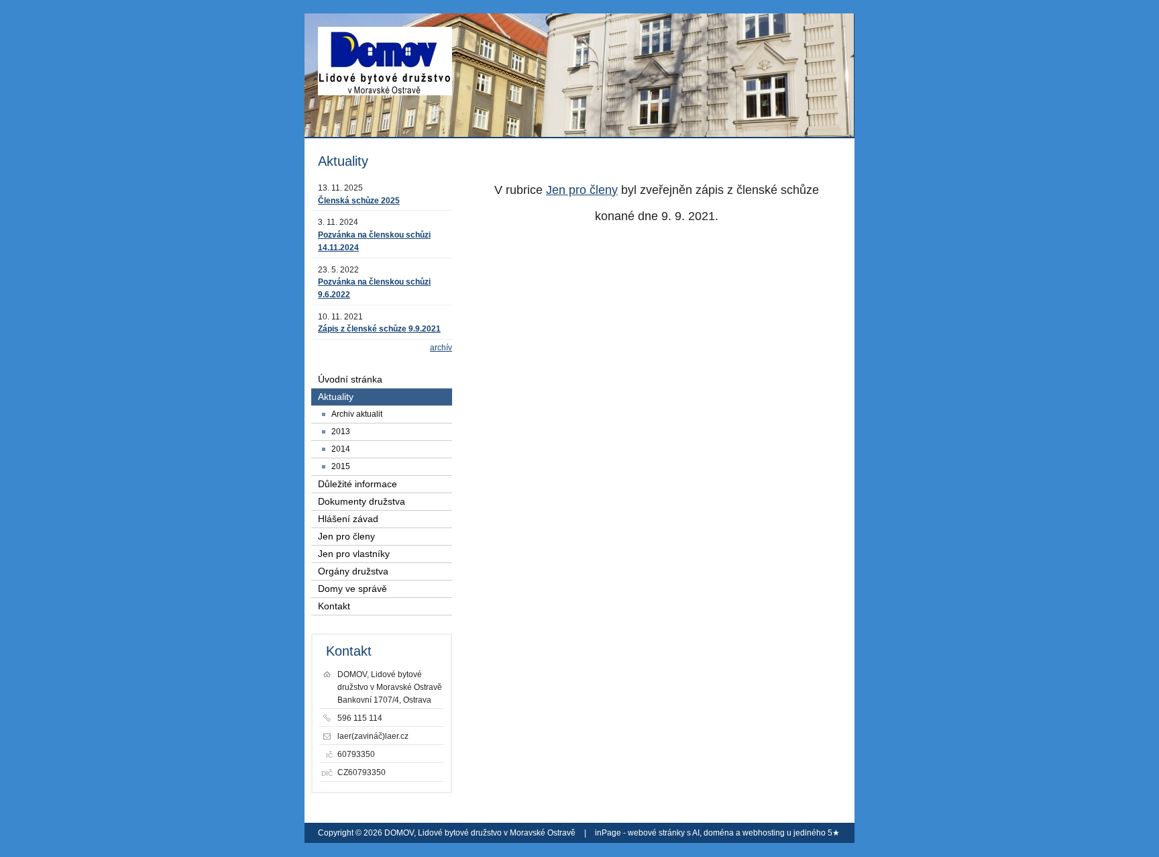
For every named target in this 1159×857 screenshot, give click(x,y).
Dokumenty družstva (361, 502)
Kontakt (334, 606)
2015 (340, 466)
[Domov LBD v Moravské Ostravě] (385, 67)
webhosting (763, 833)
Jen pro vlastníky (354, 554)
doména (719, 833)
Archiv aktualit (356, 414)
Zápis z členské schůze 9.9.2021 (379, 329)
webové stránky (656, 833)
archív (441, 347)
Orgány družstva (353, 571)
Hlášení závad (348, 519)
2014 (340, 449)
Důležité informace (357, 484)
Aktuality (335, 397)
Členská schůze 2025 (359, 200)
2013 (340, 431)
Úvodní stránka (350, 379)
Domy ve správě (352, 589)
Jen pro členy (582, 190)
